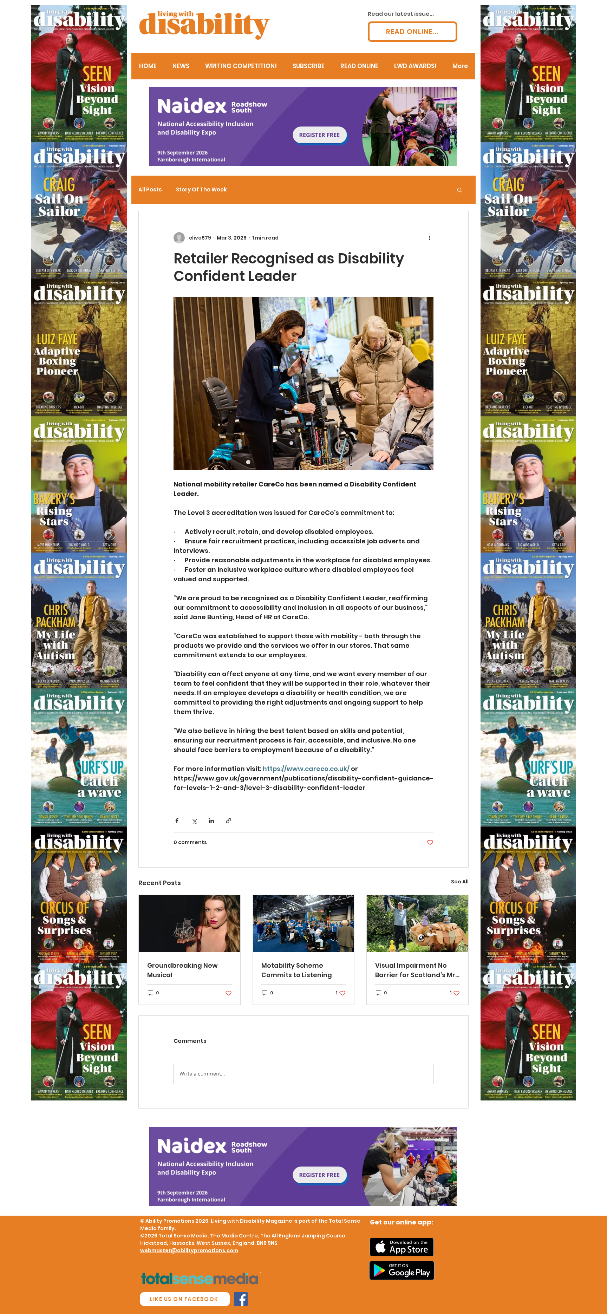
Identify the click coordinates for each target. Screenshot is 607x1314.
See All (460, 881)
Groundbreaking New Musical (182, 970)
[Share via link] (228, 820)
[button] (459, 189)
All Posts (150, 190)
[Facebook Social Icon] (241, 1299)
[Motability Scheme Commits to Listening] (303, 923)
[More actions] (429, 238)
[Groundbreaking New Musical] (189, 923)
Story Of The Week (201, 190)
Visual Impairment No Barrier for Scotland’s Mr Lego (415, 970)
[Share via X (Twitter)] (194, 820)
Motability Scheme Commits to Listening (296, 970)
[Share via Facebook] (177, 820)
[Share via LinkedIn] (211, 820)
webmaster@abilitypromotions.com (189, 1250)
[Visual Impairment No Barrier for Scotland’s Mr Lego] (417, 923)
